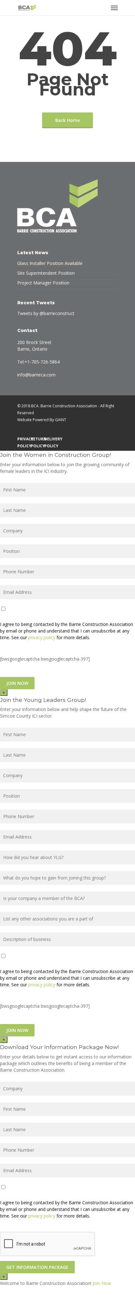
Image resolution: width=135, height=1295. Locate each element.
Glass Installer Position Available (50, 263)
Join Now (102, 1283)
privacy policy (41, 637)
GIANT (60, 419)
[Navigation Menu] (114, 7)
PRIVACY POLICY (22, 439)
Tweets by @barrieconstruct (45, 313)
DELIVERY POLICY (49, 439)
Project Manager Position (43, 283)
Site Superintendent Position (46, 273)
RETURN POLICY (36, 439)
